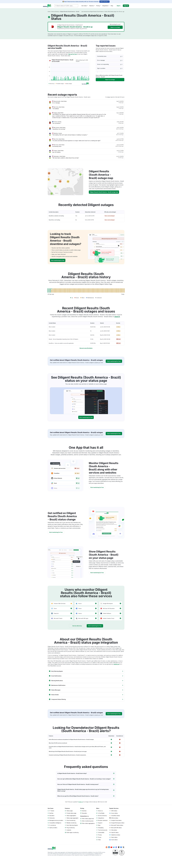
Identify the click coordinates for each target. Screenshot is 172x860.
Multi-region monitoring (72, 832)
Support (100, 822)
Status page (70, 810)
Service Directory (102, 815)
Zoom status (114, 839)
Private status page (71, 813)
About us (100, 810)
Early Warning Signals (72, 825)
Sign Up (126, 5)
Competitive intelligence (55, 822)
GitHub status (114, 818)
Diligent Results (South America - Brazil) (69, 11)
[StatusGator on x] (123, 847)
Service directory (55, 11)
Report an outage (115, 27)
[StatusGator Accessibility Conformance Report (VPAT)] (121, 852)
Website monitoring (71, 822)
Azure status (114, 813)
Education (51, 815)
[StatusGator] (77, 848)
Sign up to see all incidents (86, 348)
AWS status (114, 810)
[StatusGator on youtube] (111, 847)
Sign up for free (72, 54)
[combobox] (66, 5)
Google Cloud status (116, 820)
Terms (99, 837)
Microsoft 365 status (116, 827)
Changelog (100, 827)
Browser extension (103, 820)
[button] (86, 671)
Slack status (114, 837)
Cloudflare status (115, 815)
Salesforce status (115, 835)
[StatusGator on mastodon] (116, 847)
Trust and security (102, 830)
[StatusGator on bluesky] (114, 847)
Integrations (101, 818)
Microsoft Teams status (117, 825)
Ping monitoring (71, 827)
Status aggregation (71, 815)
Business (84, 810)
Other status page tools (88, 818)
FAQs (99, 839)
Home (49, 11)
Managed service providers (56, 820)
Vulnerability (101, 832)
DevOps (51, 813)
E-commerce (52, 825)
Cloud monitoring (71, 820)
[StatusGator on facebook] (121, 847)
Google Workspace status (117, 822)
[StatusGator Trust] (115, 852)
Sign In (118, 5)
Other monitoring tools (87, 821)
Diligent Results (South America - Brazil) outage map (65, 181)
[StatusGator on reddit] (106, 847)
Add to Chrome (104, 1)
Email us (80, 802)
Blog (112, 5)
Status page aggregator (72, 818)
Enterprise (52, 818)
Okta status (114, 830)
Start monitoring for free (57, 260)
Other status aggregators (88, 823)
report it (117, 316)
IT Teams (51, 810)
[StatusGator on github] (118, 847)
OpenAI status (114, 832)
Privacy (100, 835)
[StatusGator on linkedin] (109, 847)
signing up (116, 664)
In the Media (101, 813)
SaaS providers (53, 827)
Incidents (69, 830)
